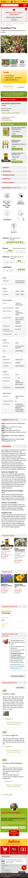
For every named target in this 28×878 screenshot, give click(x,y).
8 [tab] (15, 56)
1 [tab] (1, 56)
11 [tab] (20, 56)
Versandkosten (5, 120)
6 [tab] (11, 56)
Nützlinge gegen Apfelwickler (16, 141)
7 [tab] (13, 56)
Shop (5, 853)
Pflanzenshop (9, 23)
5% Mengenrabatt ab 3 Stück (8, 117)
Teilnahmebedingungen (16, 668)
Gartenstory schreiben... (18, 676)
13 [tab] (24, 56)
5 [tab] (9, 56)
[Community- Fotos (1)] (14, 63)
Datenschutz (5, 865)
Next (25, 542)
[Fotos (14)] (5, 63)
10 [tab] (18, 56)
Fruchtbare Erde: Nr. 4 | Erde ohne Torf (18, 153)
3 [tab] (5, 56)
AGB (3, 868)
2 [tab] (3, 56)
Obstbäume (15, 23)
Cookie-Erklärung (6, 870)
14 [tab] (26, 56)
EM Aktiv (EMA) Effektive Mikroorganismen (19, 128)
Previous (2, 542)
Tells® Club (14, 853)
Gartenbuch (23, 853)
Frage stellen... (20, 687)
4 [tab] (7, 56)
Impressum (4, 863)
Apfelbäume (22, 23)
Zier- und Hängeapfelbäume (6, 25)
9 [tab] (16, 56)
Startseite (3, 23)
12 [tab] (22, 56)
